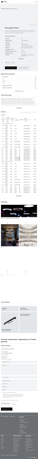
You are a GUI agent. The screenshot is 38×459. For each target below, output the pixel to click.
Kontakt (2, 448)
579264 (34, 141)
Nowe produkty (17, 435)
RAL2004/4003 (17, 147)
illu (1, 444)
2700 (11, 125)
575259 (34, 154)
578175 (34, 186)
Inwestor (2, 441)
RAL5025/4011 (17, 141)
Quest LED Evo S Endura (17, 438)
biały (15, 125)
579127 (34, 147)
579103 (34, 184)
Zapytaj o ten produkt (11, 67)
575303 (34, 174)
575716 (34, 189)
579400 (34, 144)
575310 (34, 192)
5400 (7, 149)
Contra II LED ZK (15, 444)
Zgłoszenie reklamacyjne (29, 444)
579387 (34, 182)
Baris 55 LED (15, 442)
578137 (34, 149)
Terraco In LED (15, 448)
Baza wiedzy (28, 442)
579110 (34, 160)
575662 (34, 131)
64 (2, 186)
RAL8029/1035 (17, 144)
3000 (11, 131)
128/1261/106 (26, 125)
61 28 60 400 (4, 351)
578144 (34, 128)
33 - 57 (3, 125)
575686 (34, 133)
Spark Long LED (15, 451)
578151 (34, 150)
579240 (34, 179)
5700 (6, 186)
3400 (7, 188)
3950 (7, 160)
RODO (27, 448)
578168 (34, 163)
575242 (34, 136)
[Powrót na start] (4, 2)
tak (19, 149)
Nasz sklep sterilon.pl (29, 441)
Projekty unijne (28, 445)
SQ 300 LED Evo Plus (16, 441)
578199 (34, 188)
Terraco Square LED (16, 445)
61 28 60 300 (21, 431)
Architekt (2, 442)
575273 (34, 155)
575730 (34, 190)
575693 (34, 153)
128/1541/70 (26, 163)
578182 (34, 166)
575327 (34, 176)
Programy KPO (28, 438)
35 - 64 (3, 163)
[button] (34, 1)
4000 (11, 136)
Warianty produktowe (23, 67)
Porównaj (28, 112)
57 (2, 149)
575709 (34, 168)
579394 (34, 158)
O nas (2, 445)
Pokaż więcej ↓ (21, 58)
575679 (34, 151)
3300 (7, 150)
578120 (34, 125)
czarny (16, 128)
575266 (34, 139)
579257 (34, 157)
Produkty (2, 438)
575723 (34, 171)
